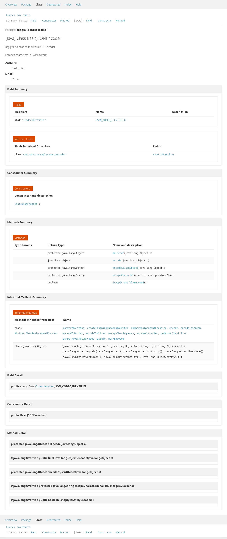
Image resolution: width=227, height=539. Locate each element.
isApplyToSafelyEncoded (128, 282)
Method (64, 20)
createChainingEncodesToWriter (107, 328)
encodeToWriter (73, 333)
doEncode (118, 253)
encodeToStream (191, 328)
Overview (11, 4)
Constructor (49, 20)
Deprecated (53, 4)
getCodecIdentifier (173, 333)
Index (68, 4)
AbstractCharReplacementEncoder (44, 154)
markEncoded (116, 338)
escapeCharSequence (121, 333)
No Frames (23, 15)
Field (33, 20)
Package (26, 4)
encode (117, 260)
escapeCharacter (123, 275)
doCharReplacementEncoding (149, 328)
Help (78, 4)
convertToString (73, 328)
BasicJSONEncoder (26, 203)
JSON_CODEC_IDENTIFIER (111, 120)
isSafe (101, 338)
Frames (10, 15)
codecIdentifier (163, 154)
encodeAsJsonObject (125, 267)
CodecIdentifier (35, 120)
